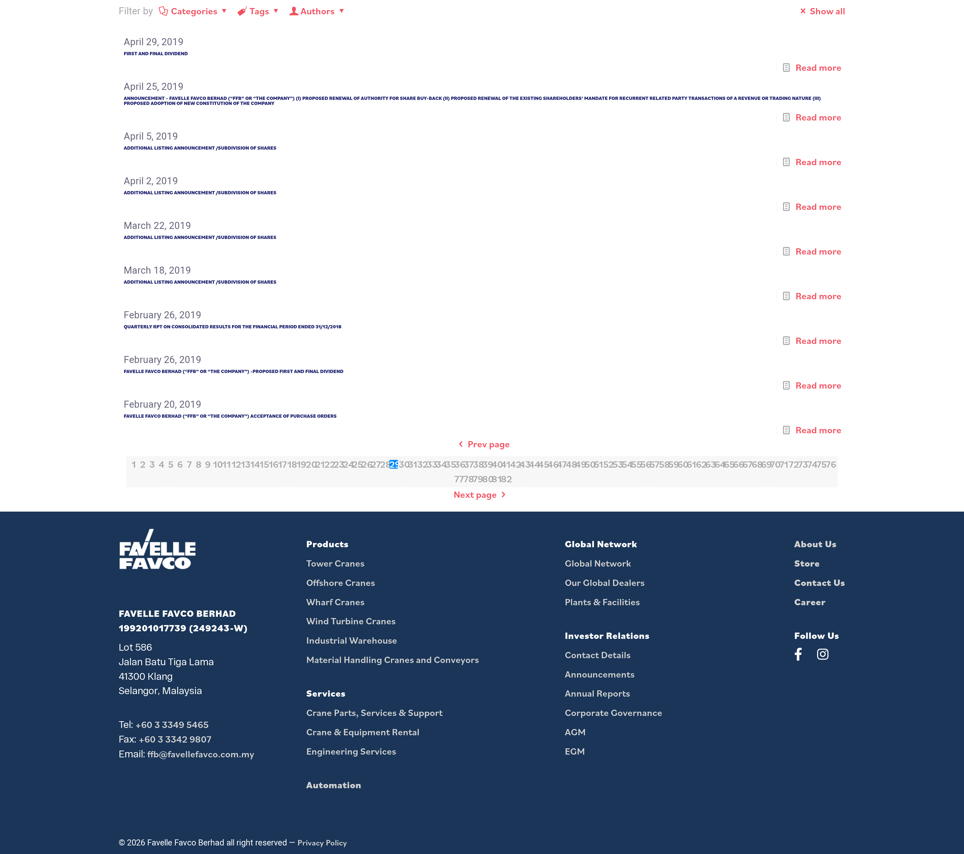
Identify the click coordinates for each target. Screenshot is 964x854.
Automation (334, 784)
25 (356, 464)
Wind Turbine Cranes (351, 621)
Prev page (489, 444)
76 (830, 464)
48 (570, 464)
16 (273, 464)
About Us (815, 543)
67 (746, 464)
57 (653, 464)
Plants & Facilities (602, 601)
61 (691, 464)
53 (616, 464)
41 (505, 464)
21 (319, 464)
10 (217, 464)
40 (496, 464)
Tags (259, 11)
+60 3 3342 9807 (175, 739)
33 (431, 464)
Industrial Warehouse (351, 640)
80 (486, 478)
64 (718, 464)
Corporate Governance (613, 712)
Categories (194, 11)
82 (505, 478)
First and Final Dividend (156, 53)
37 (468, 464)
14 (254, 464)
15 (263, 464)
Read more (818, 67)
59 (672, 464)
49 (579, 464)
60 (681, 464)
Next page (475, 494)
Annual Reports (597, 693)
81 (496, 478)
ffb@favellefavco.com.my (200, 754)
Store (807, 563)
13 (245, 464)
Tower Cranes (335, 563)
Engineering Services (351, 751)
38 (477, 464)
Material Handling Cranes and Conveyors (392, 659)
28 (384, 464)
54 (626, 464)
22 (328, 464)
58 (663, 464)
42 (514, 464)
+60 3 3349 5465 (172, 724)
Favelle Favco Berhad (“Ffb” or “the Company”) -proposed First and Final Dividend (233, 371)
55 (635, 464)
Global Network (598, 563)
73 (802, 464)
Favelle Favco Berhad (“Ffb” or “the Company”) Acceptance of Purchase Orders (230, 416)
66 (737, 464)
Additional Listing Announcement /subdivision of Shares (200, 148)
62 (700, 464)
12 (235, 464)
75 (821, 464)
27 (375, 464)
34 (440, 464)
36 (458, 464)
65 (728, 464)
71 (783, 464)
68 (756, 464)
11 (226, 464)
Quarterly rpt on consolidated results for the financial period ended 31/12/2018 (232, 326)
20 (310, 464)
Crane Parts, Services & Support (374, 712)
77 (458, 478)
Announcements (600, 674)
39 (486, 464)
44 (533, 464)
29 (393, 464)
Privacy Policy (322, 842)
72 (793, 464)
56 (644, 464)
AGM (575, 731)
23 (338, 464)
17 (282, 464)
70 (774, 464)
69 (765, 464)
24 (347, 464)
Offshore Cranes (340, 582)
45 (542, 464)
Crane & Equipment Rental (362, 731)
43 (523, 464)
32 (421, 464)
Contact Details (598, 654)
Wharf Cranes (335, 601)
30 (403, 464)
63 (709, 464)
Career (810, 601)
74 (811, 464)
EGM (575, 751)
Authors (317, 11)
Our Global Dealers (605, 582)
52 (607, 464)
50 (588, 464)
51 (598, 464)
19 (300, 464)
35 (449, 464)
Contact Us (819, 582)
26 (366, 464)
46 (551, 464)
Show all (827, 11)
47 (561, 464)
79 (477, 478)
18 (291, 464)
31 (412, 464)
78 (468, 478)
